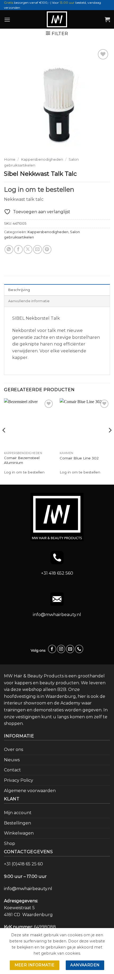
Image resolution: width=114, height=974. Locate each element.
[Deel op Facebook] (18, 249)
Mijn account (18, 812)
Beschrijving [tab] (19, 290)
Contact (12, 769)
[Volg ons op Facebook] (52, 649)
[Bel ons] (79, 649)
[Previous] (4, 441)
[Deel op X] (28, 249)
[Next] (110, 441)
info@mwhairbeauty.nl (57, 614)
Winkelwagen (19, 833)
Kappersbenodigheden (42, 159)
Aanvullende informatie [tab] (29, 301)
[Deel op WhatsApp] (9, 249)
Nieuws (12, 759)
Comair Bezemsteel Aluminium (22, 460)
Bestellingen (17, 823)
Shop (9, 843)
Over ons (13, 749)
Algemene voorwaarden (30, 790)
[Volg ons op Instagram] (61, 649)
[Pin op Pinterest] (47, 249)
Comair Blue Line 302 (79, 458)
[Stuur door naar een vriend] (37, 249)
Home (9, 159)
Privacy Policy (18, 780)
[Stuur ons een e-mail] (70, 649)
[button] (7, 19)
